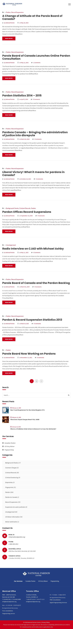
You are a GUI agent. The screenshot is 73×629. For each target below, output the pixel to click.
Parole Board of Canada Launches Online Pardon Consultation (36, 57)
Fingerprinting (9, 450)
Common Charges (11, 468)
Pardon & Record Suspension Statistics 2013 (32, 320)
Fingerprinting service (8, 613)
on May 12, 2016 (23, 62)
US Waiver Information (12, 517)
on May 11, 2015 (23, 252)
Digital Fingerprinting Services (58, 602)
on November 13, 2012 (25, 357)
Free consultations (7, 611)
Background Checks (12, 208)
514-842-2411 (7, 599)
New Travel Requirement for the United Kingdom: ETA (27, 410)
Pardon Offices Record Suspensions (26, 212)
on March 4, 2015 (24, 323)
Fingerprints (9, 487)
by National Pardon (9, 23)
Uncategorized (11, 245)
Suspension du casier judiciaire (15, 507)
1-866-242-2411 (13, 544)
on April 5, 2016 (23, 99)
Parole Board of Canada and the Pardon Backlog (36, 283)
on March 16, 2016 (24, 139)
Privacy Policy (46, 622)
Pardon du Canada (11, 497)
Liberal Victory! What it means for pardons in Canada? (33, 173)
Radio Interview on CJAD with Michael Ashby (33, 249)
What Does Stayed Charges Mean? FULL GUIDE (24, 419)
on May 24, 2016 (23, 23)
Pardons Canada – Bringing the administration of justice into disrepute (35, 133)
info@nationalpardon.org (16, 537)
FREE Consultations (55, 600)
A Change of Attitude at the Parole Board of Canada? (32, 17)
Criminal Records (24, 208)
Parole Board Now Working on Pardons (29, 354)
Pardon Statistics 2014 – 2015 (22, 95)
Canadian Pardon (9, 443)
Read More (9, 38)
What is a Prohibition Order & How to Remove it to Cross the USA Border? (33, 429)
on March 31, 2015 (24, 287)
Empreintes (8, 482)
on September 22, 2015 (26, 216)
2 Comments (36, 62)
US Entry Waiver (9, 446)
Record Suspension (17, 12)
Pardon (8, 12)
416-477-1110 (31, 599)
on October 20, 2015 (25, 179)
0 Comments (36, 99)
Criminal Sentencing (11, 477)
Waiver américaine (11, 522)
